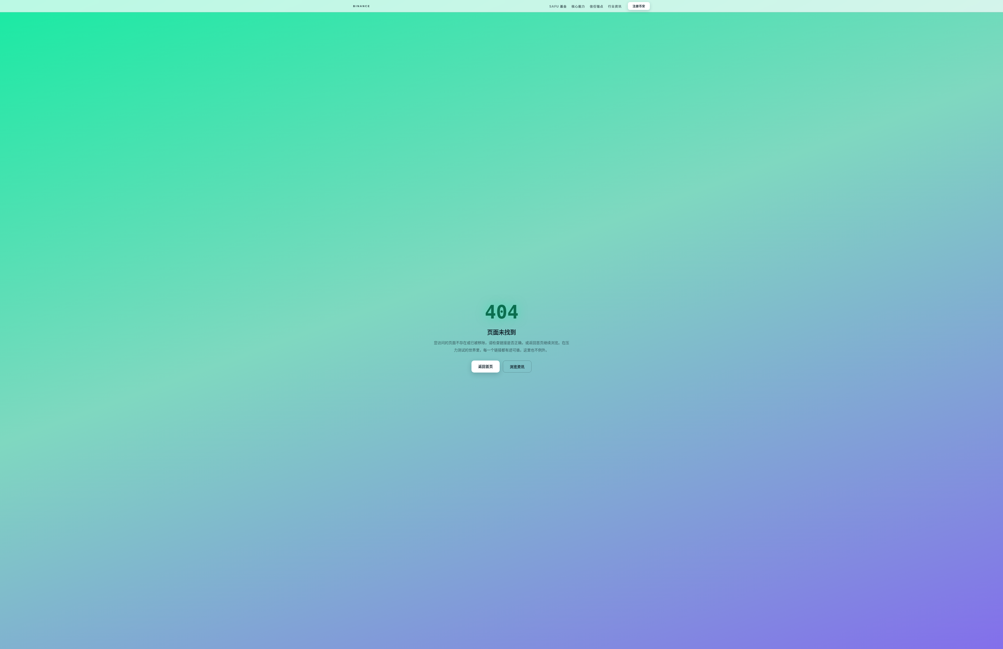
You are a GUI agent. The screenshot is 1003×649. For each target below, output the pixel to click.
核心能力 (578, 6)
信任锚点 (596, 6)
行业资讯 (615, 6)
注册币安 (639, 6)
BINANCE (361, 6)
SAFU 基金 (558, 6)
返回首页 (485, 367)
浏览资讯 (517, 367)
